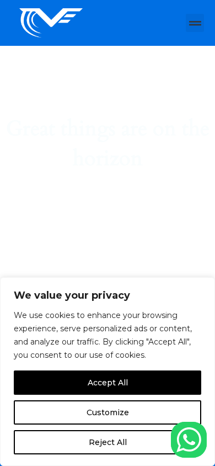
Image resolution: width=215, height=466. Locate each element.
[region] (107, 371)
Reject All (108, 442)
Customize (108, 412)
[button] (195, 23)
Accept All (108, 383)
